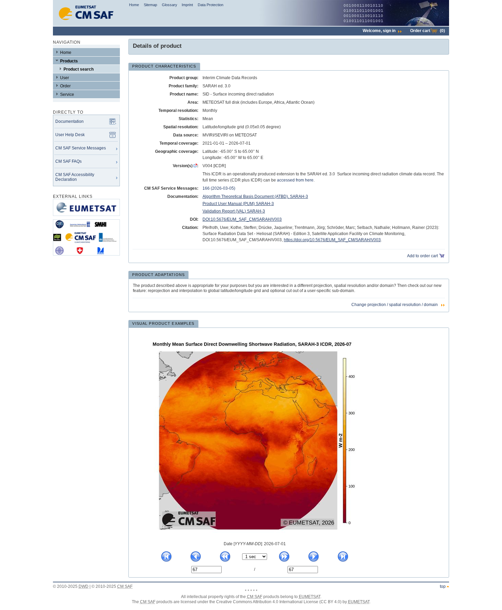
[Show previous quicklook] (195, 560)
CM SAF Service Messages (80, 148)
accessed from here (295, 180)
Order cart (427, 30)
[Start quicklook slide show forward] (284, 560)
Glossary (169, 5)
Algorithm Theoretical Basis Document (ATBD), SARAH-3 (255, 196)
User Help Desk (70, 134)
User (64, 77)
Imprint (187, 5)
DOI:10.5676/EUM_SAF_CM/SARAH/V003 (242, 219)
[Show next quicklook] (313, 560)
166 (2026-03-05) (219, 188)
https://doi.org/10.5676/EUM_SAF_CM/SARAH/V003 (332, 239)
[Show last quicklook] (342, 560)
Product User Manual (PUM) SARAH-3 (238, 203)
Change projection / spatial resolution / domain (394, 304)
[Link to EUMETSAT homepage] (86, 218)
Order (65, 86)
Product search (79, 69)
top (443, 586)
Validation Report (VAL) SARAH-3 (234, 211)
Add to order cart (422, 255)
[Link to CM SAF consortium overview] (86, 257)
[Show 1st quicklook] (166, 560)
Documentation (69, 121)
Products (69, 61)
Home (134, 5)
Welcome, (379, 30)
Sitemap (150, 5)
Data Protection (210, 5)
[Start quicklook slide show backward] (225, 560)
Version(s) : (185, 165)
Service (67, 94)
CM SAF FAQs (68, 161)
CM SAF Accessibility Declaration (74, 177)
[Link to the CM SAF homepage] (86, 25)
